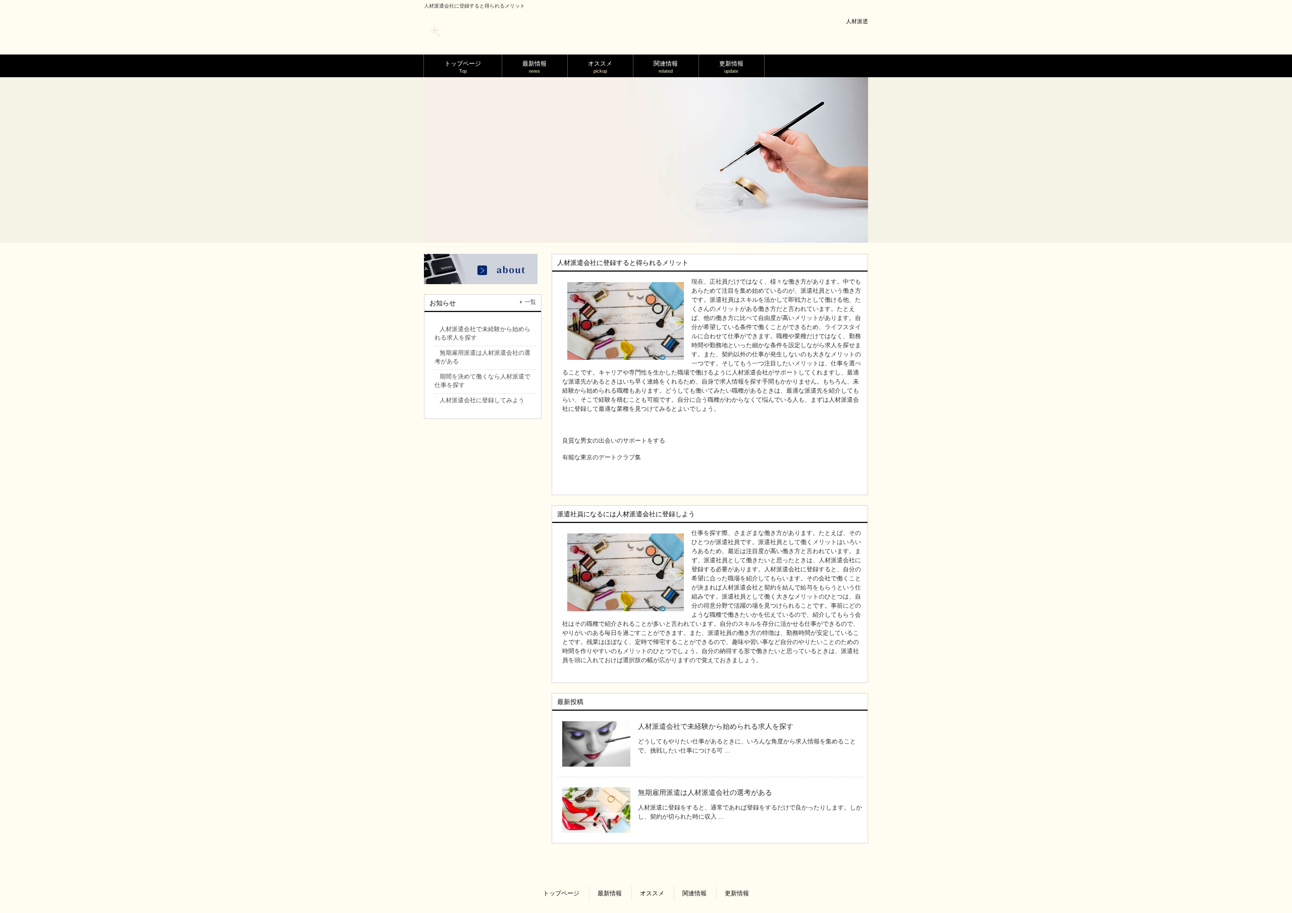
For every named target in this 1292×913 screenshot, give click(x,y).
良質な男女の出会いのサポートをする (613, 440)
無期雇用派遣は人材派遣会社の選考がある (705, 792)
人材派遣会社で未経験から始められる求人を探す (715, 726)
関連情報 (694, 893)
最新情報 (610, 893)
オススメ (652, 893)
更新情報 (737, 893)
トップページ (561, 893)
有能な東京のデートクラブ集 (601, 457)
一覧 (530, 302)
